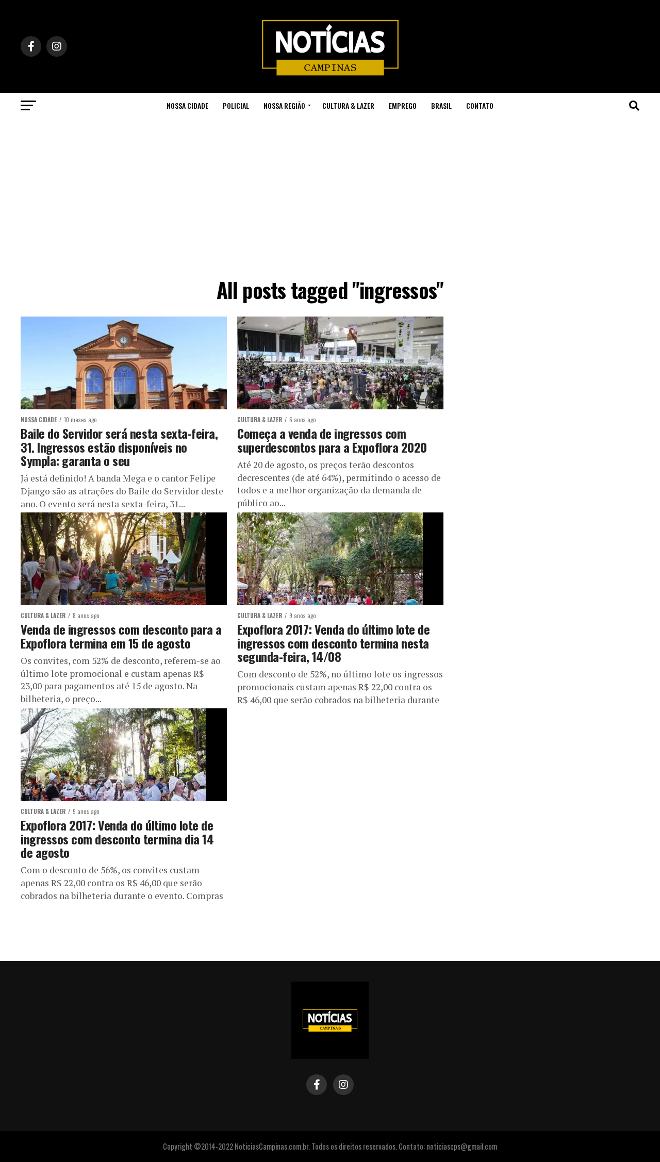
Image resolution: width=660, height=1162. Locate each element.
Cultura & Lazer (348, 105)
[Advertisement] (330, 196)
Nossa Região (284, 105)
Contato (479, 105)
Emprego (403, 105)
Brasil (441, 105)
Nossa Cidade (187, 105)
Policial (236, 105)
